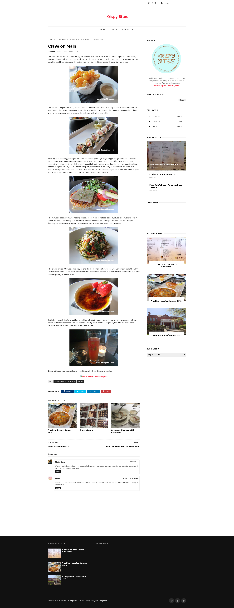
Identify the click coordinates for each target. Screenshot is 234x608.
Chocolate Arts (86, 430)
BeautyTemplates (70, 600)
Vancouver (87, 39)
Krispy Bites (117, 16)
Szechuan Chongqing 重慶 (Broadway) (122, 431)
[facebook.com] (152, 3)
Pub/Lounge (76, 39)
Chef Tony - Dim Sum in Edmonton (166, 265)
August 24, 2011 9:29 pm (130, 462)
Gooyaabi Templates (99, 600)
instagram (167, 116)
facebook (167, 121)
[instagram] (149, 3)
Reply (58, 471)
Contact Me (127, 30)
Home (103, 30)
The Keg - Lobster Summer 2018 (60, 431)
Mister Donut (60, 462)
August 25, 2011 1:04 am (130, 478)
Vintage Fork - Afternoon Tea (166, 335)
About (114, 30)
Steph (57, 479)
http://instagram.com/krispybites (166, 85)
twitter (167, 126)
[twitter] (155, 3)
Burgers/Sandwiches (61, 39)
